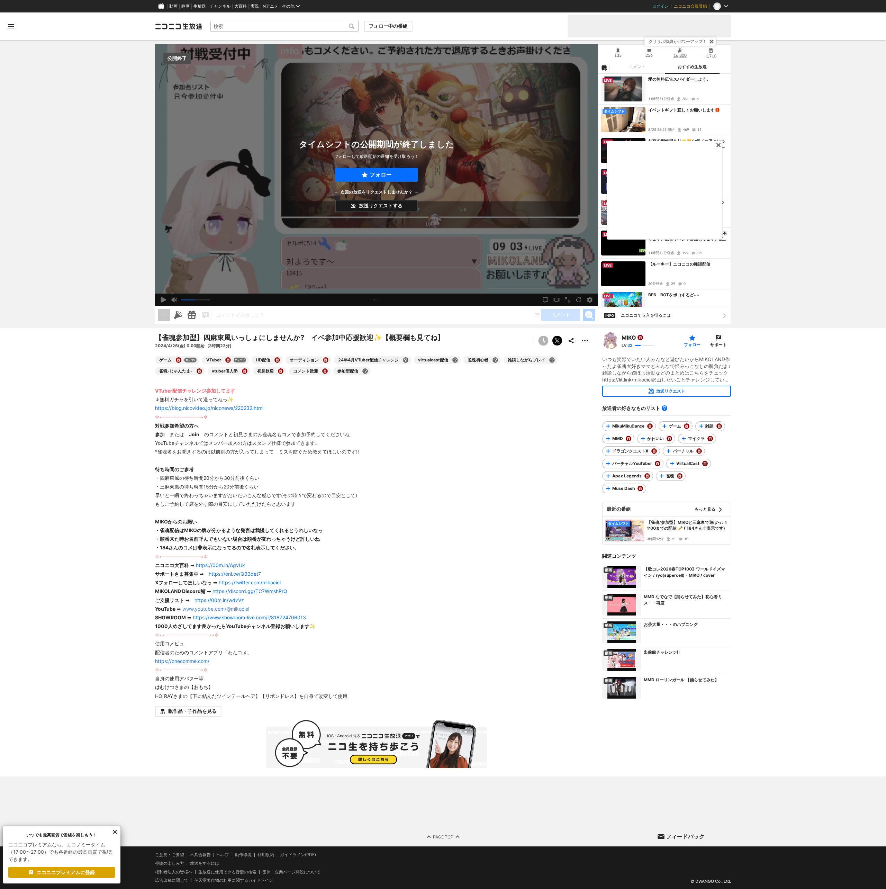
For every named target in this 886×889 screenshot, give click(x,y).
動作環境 (243, 855)
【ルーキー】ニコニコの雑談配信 (679, 264)
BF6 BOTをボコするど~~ (673, 294)
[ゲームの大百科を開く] (178, 360)
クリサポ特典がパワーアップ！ (678, 41)
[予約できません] (543, 340)
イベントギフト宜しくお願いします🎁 (684, 110)
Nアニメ (270, 6)
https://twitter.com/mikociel (250, 582)
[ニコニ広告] (178, 315)
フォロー (381, 175)
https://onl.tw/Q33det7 (235, 574)
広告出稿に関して (171, 880)
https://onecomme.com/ (182, 661)
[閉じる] (711, 41)
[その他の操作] (585, 340)
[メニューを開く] (11, 26)
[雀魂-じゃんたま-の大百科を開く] (199, 371)
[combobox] (284, 26)
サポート (718, 344)
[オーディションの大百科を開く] (325, 360)
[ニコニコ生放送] (178, 26)
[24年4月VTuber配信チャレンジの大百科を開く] (405, 360)
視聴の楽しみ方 (169, 863)
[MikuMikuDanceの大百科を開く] (650, 426)
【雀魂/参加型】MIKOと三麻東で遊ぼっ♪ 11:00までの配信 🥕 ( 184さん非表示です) (687, 525)
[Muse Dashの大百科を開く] (640, 488)
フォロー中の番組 (388, 26)
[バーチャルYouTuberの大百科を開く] (657, 463)
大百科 (240, 6)
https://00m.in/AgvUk (220, 565)
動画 (173, 6)
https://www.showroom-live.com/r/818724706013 (249, 617)
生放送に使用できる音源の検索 (227, 872)
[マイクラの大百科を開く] (710, 438)
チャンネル (220, 6)
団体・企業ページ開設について (291, 872)
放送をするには (204, 863)
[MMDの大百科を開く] (628, 438)
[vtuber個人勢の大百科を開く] (244, 371)
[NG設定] (603, 67)
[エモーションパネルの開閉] (589, 315)
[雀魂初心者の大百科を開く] (495, 360)
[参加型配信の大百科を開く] (365, 371)
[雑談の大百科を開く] (719, 426)
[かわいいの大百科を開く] (669, 438)
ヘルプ (223, 855)
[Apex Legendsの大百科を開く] (647, 476)
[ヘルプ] (664, 408)
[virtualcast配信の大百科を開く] (455, 360)
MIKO (629, 337)
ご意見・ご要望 (169, 854)
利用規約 (265, 855)
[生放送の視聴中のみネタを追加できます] (164, 315)
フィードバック (685, 836)
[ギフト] (192, 315)
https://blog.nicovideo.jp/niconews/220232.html (209, 408)
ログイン (660, 6)
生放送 (199, 6)
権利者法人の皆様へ (173, 871)
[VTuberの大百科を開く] (228, 360)
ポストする (557, 340)
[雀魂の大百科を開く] (679, 476)
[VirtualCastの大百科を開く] (705, 463)
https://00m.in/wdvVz (219, 600)
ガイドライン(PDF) (298, 855)
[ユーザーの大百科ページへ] (640, 337)
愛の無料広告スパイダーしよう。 (679, 79)
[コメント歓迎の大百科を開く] (325, 371)
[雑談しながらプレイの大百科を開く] (552, 360)
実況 (255, 6)
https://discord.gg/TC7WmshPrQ (250, 591)
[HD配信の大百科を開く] (277, 360)
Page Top (443, 836)
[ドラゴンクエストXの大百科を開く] (654, 451)
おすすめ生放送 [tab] (692, 66)
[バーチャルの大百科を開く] (699, 451)
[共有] (571, 340)
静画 (185, 6)
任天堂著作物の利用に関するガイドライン (233, 880)
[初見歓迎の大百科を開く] (280, 371)
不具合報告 (200, 855)
